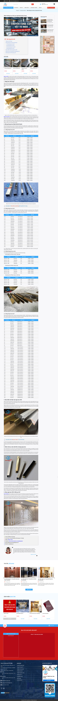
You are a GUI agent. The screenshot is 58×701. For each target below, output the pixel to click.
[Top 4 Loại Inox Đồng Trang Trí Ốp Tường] (43, 26)
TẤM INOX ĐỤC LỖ (19, 674)
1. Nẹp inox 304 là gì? (8, 41)
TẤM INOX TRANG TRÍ (20, 667)
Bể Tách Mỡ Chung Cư (20, 613)
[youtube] (4, 688)
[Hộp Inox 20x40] (9, 606)
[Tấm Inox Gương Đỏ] (48, 606)
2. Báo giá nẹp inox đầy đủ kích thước (11, 42)
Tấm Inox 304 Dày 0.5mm (24, 69)
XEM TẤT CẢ (29, 589)
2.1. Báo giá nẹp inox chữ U (10, 44)
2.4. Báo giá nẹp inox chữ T (10, 48)
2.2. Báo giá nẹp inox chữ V (10, 45)
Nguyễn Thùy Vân (33, 554)
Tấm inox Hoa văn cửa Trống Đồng (35, 613)
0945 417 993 (10, 539)
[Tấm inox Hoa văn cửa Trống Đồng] (35, 606)
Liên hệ (40, 7)
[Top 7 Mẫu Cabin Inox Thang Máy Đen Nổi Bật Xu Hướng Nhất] (29, 572)
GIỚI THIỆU (16, 7)
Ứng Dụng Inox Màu (23, 10)
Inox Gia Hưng (6, 493)
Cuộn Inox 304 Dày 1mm (33, 68)
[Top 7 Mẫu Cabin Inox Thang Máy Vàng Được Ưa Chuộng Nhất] (46, 572)
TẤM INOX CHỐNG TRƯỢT (20, 672)
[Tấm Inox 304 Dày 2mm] (8, 63)
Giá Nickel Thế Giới (34, 7)
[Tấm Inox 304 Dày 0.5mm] (25, 63)
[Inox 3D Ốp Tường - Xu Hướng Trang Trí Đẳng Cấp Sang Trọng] (43, 21)
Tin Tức (21, 7)
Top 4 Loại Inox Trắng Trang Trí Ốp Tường (50, 30)
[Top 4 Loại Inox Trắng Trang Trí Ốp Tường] (43, 31)
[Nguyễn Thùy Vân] (8, 551)
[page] (1, 688)
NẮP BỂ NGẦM (19, 678)
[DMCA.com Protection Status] (5, 693)
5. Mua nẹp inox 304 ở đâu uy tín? (10, 52)
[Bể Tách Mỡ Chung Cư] (22, 606)
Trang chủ (17, 10)
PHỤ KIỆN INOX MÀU (20, 676)
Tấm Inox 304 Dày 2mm (7, 68)
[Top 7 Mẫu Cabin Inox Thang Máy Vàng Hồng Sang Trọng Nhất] (12, 572)
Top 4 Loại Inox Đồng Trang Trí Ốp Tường (50, 25)
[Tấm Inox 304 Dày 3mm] (17, 63)
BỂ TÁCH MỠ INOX (19, 680)
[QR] (49, 690)
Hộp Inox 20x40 (6, 613)
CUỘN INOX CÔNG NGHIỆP (20, 665)
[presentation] (4, 67)
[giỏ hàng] (54, 4)
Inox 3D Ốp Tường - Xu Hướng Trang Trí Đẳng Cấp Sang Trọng (50, 20)
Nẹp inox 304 (6, 76)
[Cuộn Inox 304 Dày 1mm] (34, 63)
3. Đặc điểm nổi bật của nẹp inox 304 (11, 49)
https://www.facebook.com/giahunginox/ (16, 541)
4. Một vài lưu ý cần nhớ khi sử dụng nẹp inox (12, 51)
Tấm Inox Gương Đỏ (45, 613)
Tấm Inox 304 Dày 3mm (16, 68)
